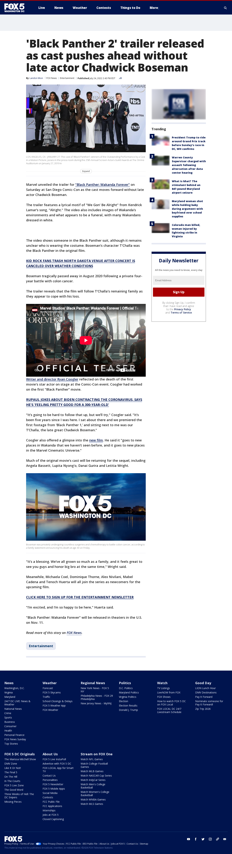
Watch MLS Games (92, 804)
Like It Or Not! (12, 768)
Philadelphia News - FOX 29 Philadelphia (97, 697)
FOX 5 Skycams (52, 692)
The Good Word (13, 789)
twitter (203, 839)
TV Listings (163, 688)
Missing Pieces (13, 801)
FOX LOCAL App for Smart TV (58, 769)
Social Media (50, 793)
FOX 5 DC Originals (19, 754)
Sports (8, 717)
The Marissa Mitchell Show (20, 759)
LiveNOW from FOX (168, 692)
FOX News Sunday (15, 739)
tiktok (217, 839)
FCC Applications (52, 806)
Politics (125, 683)
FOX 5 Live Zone (14, 785)
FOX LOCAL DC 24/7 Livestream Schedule (169, 710)
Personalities (50, 780)
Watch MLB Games (92, 771)
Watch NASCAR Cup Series (96, 775)
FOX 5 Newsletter (53, 784)
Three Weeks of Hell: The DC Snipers (19, 795)
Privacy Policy (182, 309)
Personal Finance (14, 735)
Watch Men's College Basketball (93, 786)
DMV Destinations (206, 692)
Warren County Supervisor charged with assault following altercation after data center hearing (189, 165)
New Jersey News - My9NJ (96, 703)
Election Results (128, 705)
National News (13, 708)
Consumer (10, 726)
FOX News (51, 78)
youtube (188, 839)
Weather (50, 683)
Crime (7, 713)
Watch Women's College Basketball (95, 793)
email (225, 839)
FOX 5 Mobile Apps (54, 788)
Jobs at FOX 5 (51, 814)
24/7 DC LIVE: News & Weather (17, 702)
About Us (50, 754)
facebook (196, 839)
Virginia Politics (127, 697)
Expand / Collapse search (225, 8)
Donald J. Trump (128, 710)
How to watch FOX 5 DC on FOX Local (171, 702)
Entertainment (67, 78)
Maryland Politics (129, 692)
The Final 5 (10, 772)
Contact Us (49, 775)
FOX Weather (50, 710)
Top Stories (11, 743)
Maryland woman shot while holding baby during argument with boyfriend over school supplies (187, 208)
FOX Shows (164, 697)
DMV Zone (10, 763)
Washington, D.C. (14, 688)
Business (9, 722)
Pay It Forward (203, 697)
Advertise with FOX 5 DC (57, 763)
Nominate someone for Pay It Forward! (209, 702)
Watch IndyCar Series (93, 780)
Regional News (93, 683)
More (154, 8)
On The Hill (10, 776)
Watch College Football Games (94, 765)
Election (123, 701)
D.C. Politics (126, 688)
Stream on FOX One (97, 754)
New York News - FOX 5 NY (95, 689)
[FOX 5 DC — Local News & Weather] (16, 7)
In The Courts (12, 781)
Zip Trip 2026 (203, 708)
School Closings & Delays (57, 701)
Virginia (8, 692)
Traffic (46, 697)
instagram (210, 839)
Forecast (48, 688)
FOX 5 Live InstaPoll (54, 759)
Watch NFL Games (92, 759)
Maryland (9, 697)
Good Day (203, 683)
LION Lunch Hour (205, 688)
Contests (48, 797)
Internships (49, 810)
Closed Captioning (53, 819)
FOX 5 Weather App (54, 705)
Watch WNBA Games (93, 799)
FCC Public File (51, 801)
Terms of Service (181, 312)
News (8, 683)
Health (8, 730)
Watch (162, 683)
